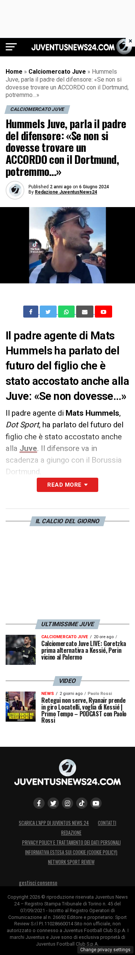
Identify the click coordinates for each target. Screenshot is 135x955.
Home (14, 71)
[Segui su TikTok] (81, 803)
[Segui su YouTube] (96, 803)
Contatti (107, 822)
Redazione (71, 832)
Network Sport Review (71, 862)
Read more (64, 484)
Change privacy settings (105, 949)
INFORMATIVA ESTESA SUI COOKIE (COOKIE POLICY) (71, 852)
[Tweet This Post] (49, 312)
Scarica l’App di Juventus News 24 (54, 822)
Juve (28, 448)
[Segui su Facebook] (39, 803)
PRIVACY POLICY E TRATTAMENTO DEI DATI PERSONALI (71, 842)
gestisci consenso (38, 883)
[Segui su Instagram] (67, 803)
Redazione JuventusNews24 (66, 192)
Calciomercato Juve (57, 71)
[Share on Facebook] (31, 312)
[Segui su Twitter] (53, 803)
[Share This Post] (67, 312)
